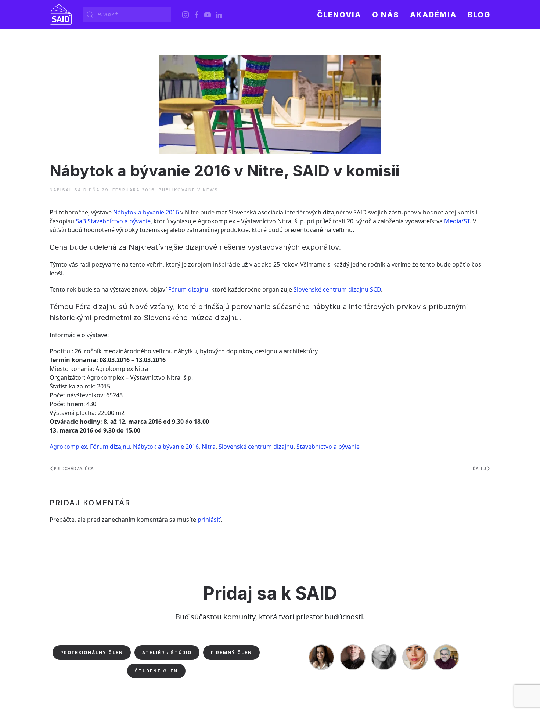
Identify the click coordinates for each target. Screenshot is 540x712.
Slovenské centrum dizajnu (256, 446)
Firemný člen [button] (231, 652)
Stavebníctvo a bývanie (328, 446)
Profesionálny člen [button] (91, 652)
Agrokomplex (68, 446)
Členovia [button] (339, 14)
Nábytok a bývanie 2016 (146, 212)
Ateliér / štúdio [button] (167, 652)
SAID (80, 189)
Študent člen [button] (156, 670)
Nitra (209, 446)
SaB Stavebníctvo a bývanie (113, 221)
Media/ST (457, 221)
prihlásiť (209, 520)
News (210, 189)
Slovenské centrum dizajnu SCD (337, 289)
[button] (385, 14)
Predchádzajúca (74, 468)
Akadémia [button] (433, 14)
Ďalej (479, 468)
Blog (479, 14)
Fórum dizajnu (188, 289)
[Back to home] (61, 14)
